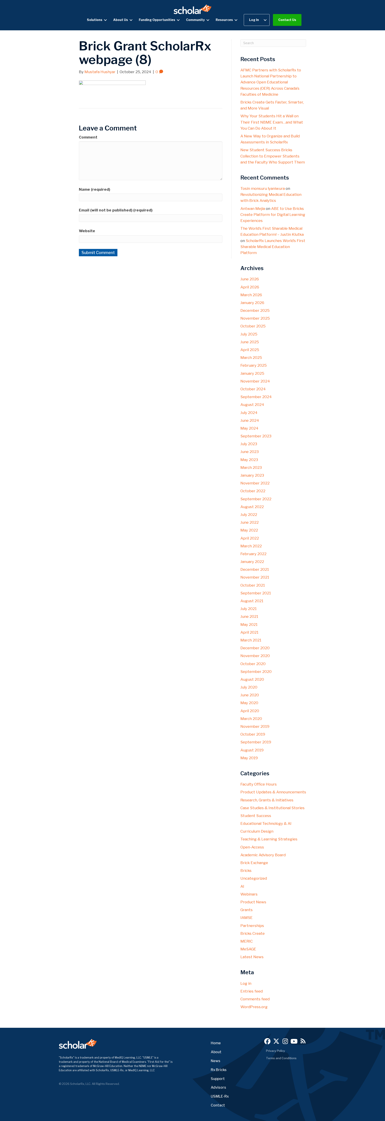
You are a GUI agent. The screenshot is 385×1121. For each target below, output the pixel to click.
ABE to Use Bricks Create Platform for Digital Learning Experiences (272, 214)
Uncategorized (253, 878)
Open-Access (252, 847)
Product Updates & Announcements (273, 792)
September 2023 (255, 436)
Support (218, 1079)
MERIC (246, 941)
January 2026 (252, 302)
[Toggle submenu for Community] (208, 20)
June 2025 (249, 342)
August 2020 (252, 679)
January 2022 (252, 561)
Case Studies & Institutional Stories (272, 808)
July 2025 (248, 334)
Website (87, 231)
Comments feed (255, 999)
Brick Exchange (254, 862)
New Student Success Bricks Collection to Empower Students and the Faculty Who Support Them (272, 156)
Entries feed (251, 991)
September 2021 (255, 593)
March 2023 (251, 467)
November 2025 (255, 318)
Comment (88, 137)
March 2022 (251, 546)
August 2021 (251, 601)
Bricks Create (252, 933)
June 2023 (249, 451)
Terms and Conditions (281, 1058)
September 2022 (255, 499)
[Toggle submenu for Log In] (265, 20)
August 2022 (252, 507)
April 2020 (249, 711)
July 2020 (248, 687)
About (216, 1052)
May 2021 (249, 624)
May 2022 (249, 530)
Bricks (246, 870)
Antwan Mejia (252, 208)
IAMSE (246, 917)
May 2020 (249, 703)
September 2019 (255, 742)
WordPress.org (254, 1007)
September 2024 (256, 397)
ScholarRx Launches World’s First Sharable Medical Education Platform (272, 246)
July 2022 (248, 514)
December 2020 (255, 648)
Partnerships (252, 925)
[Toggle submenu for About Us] (131, 20)
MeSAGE (248, 949)
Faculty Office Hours (258, 784)
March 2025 (251, 357)
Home (216, 1043)
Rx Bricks (219, 1070)
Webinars (249, 894)
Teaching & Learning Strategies (268, 839)
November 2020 (255, 656)
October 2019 (252, 734)
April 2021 (249, 632)
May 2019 (249, 758)
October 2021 (252, 585)
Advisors (218, 1087)
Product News (253, 902)
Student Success (255, 815)
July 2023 (248, 444)
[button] (267, 1041)
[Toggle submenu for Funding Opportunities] (178, 20)
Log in (245, 983)
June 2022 (249, 522)
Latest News (252, 957)
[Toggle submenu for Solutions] (105, 20)
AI (242, 886)
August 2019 (252, 750)
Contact (218, 1105)
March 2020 (251, 718)
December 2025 (255, 310)
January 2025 (252, 373)
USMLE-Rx (220, 1096)
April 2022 (249, 538)
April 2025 (249, 349)
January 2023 (252, 475)
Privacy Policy (275, 1051)
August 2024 (252, 404)
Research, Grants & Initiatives (266, 800)
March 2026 (251, 295)
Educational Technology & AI (265, 823)
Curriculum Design (256, 831)
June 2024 (249, 420)
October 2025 (253, 326)
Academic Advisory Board (263, 855)
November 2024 (255, 381)
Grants (246, 910)
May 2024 (249, 428)
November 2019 (254, 726)
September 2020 (256, 671)
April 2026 (249, 287)
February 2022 (253, 554)
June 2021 (249, 616)
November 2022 (255, 483)
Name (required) (94, 189)
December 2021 (254, 569)
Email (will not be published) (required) (115, 210)
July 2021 (248, 608)
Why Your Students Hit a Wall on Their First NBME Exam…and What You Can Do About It (271, 122)
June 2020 (249, 695)
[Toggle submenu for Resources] (236, 20)
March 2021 (250, 640)
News (215, 1061)
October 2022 (252, 491)
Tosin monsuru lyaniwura (262, 188)
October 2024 (253, 389)
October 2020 (253, 664)
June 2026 (249, 279)
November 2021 (254, 577)
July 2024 (249, 412)
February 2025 (253, 365)
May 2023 (249, 459)
